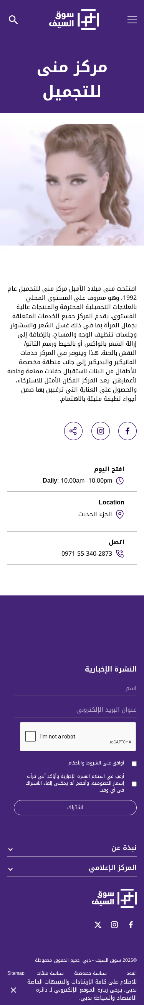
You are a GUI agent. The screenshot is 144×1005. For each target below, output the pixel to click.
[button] (127, 20)
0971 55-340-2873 (86, 553)
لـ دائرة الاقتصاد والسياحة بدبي (86, 994)
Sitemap (16, 973)
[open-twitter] (98, 924)
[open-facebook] (127, 431)
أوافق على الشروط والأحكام (96, 763)
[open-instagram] (100, 431)
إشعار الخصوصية (108, 783)
